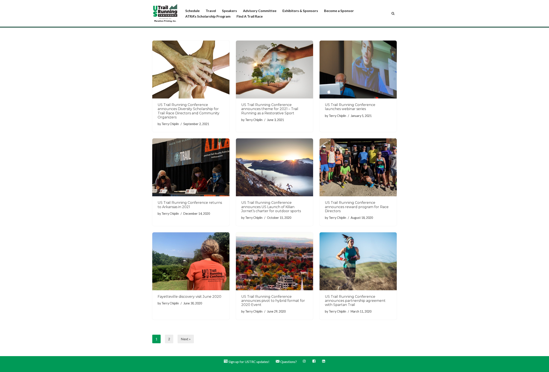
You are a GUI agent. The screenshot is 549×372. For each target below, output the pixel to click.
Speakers (229, 11)
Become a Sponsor (339, 11)
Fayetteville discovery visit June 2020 (189, 297)
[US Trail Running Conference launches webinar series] (358, 69)
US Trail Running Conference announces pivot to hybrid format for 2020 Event (273, 301)
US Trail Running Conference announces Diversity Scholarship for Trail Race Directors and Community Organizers (188, 111)
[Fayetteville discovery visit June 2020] (190, 261)
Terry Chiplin (170, 124)
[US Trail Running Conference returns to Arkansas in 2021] (190, 167)
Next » (186, 339)
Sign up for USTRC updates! (248, 362)
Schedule (192, 11)
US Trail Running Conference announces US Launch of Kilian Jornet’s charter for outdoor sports (271, 207)
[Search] (393, 13)
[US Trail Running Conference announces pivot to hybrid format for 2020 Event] (274, 261)
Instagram (304, 361)
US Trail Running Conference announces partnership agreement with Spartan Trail (355, 301)
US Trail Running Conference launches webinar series (350, 107)
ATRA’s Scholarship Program (208, 16)
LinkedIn (324, 361)
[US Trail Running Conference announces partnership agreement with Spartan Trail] (358, 261)
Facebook (314, 361)
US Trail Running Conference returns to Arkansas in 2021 (190, 205)
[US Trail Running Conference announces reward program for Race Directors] (358, 167)
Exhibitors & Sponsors (300, 11)
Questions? (288, 362)
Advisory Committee (259, 11)
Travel (211, 11)
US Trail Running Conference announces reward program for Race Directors (357, 207)
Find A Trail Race (250, 16)
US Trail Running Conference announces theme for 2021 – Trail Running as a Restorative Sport (269, 109)
